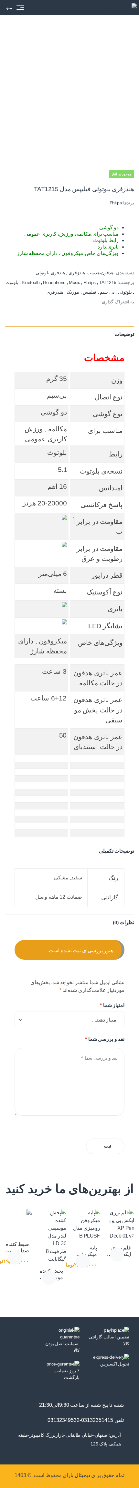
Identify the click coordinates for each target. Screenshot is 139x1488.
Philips (116, 202)
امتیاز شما (112, 1005)
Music (74, 282)
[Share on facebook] (95, 302)
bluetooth (31, 282)
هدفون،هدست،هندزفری (91, 272)
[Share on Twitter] (84, 302)
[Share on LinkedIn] (63, 302)
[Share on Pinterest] (74, 302)
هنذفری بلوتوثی (50, 272)
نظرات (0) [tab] (123, 922)
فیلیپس (89, 292)
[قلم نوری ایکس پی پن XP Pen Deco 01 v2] (120, 1224)
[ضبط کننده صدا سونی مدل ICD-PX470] (18, 1222)
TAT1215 (107, 282)
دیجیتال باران (76, 1475)
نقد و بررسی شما (104, 1039)
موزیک (73, 292)
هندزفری (55, 292)
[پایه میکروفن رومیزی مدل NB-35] (86, 1224)
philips (89, 282)
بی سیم (107, 292)
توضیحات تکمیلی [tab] (116, 851)
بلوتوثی (125, 292)
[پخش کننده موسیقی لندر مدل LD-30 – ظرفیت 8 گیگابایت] (52, 1236)
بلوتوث (11, 282)
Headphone (54, 282)
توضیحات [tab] (124, 334)
